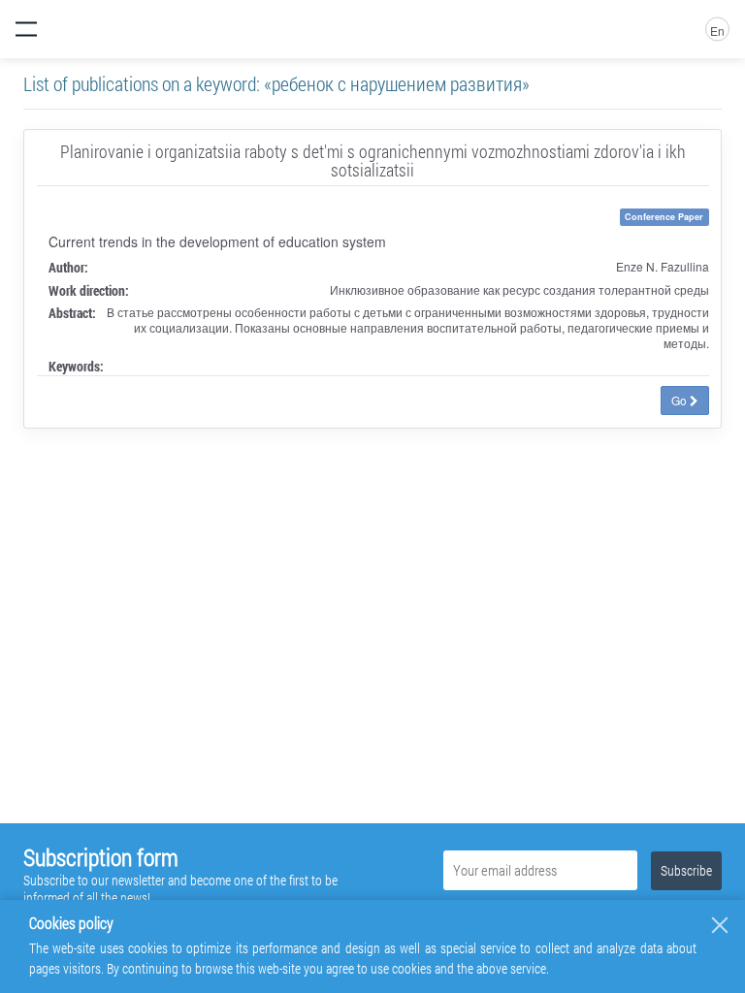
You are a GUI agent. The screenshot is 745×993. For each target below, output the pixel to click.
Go (680, 400)
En (717, 30)
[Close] (719, 925)
